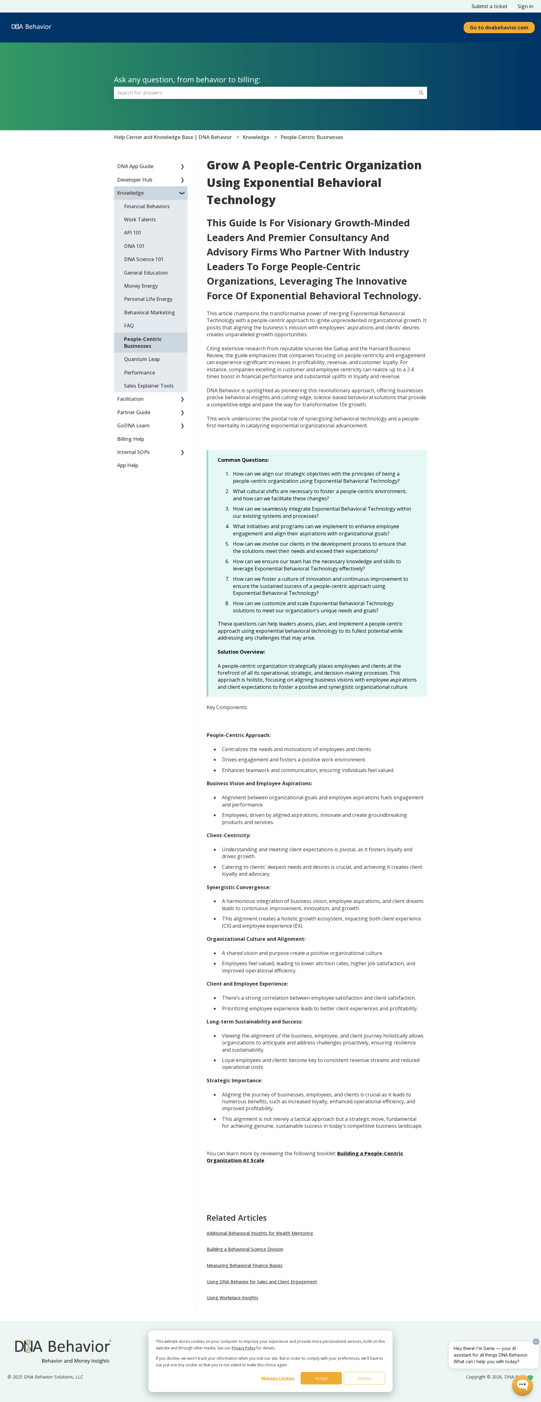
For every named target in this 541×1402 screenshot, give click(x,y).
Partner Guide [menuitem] (133, 412)
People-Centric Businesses (312, 137)
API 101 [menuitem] (133, 232)
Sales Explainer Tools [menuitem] (149, 385)
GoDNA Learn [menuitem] (133, 425)
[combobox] (264, 93)
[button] (183, 166)
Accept (321, 1378)
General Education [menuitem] (146, 272)
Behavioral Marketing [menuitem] (149, 312)
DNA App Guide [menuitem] (135, 166)
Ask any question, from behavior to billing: (187, 79)
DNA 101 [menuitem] (134, 246)
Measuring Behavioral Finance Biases (245, 1265)
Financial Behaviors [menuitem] (147, 206)
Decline (364, 1378)
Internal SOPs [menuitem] (133, 452)
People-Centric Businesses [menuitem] (143, 342)
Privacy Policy (243, 1348)
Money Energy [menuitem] (141, 285)
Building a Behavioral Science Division (245, 1249)
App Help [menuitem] (127, 465)
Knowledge (256, 137)
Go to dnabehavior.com (499, 27)
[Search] (421, 93)
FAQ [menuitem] (129, 325)
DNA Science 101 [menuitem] (144, 259)
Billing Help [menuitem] (130, 439)
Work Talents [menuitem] (140, 219)
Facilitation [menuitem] (130, 398)
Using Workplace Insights (232, 1298)
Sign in (525, 6)
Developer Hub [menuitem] (134, 179)
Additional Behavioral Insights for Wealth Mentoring (260, 1233)
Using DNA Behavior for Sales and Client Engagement (262, 1282)
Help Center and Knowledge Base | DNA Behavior (173, 137)
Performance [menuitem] (139, 372)
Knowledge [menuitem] (130, 192)
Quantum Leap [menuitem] (142, 359)
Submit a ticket (489, 6)
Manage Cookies (278, 1378)
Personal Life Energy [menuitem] (148, 299)
